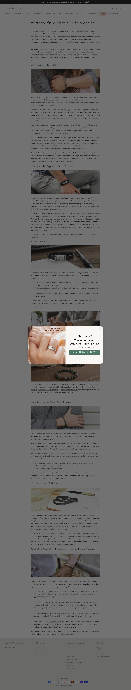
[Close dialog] (100, 328)
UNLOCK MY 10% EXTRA (84, 352)
